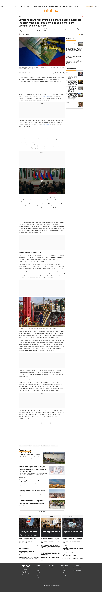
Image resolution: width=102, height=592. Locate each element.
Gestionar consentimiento (77, 570)
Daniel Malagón (26, 34)
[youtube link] (23, 574)
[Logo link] (51, 10)
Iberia (48, 14)
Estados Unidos (29, 6)
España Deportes (72, 6)
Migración (45, 14)
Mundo (56, 6)
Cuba (60, 6)
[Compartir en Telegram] (60, 73)
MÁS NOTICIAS (41, 511)
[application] (42, 181)
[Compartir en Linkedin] (58, 73)
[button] (2, 6)
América (38, 567)
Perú (46, 6)
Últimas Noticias (65, 6)
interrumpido (46, 124)
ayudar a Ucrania (46, 96)
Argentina (23, 6)
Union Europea (36, 445)
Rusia (30, 445)
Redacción (51, 567)
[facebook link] (23, 572)
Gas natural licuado (23, 445)
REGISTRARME (89, 6)
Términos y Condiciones (77, 567)
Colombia (35, 6)
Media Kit (64, 575)
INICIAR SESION (97, 6)
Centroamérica (51, 6)
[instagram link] (28, 572)
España (39, 6)
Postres (53, 14)
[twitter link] (25, 572)
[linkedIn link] (28, 574)
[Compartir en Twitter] (55, 73)
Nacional (78, 6)
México (43, 6)
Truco (51, 14)
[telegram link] (25, 574)
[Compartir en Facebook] (53, 73)
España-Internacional (45, 445)
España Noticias (55, 445)
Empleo (51, 568)
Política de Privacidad (77, 568)
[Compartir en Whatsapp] (50, 73)
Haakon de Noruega (59, 14)
